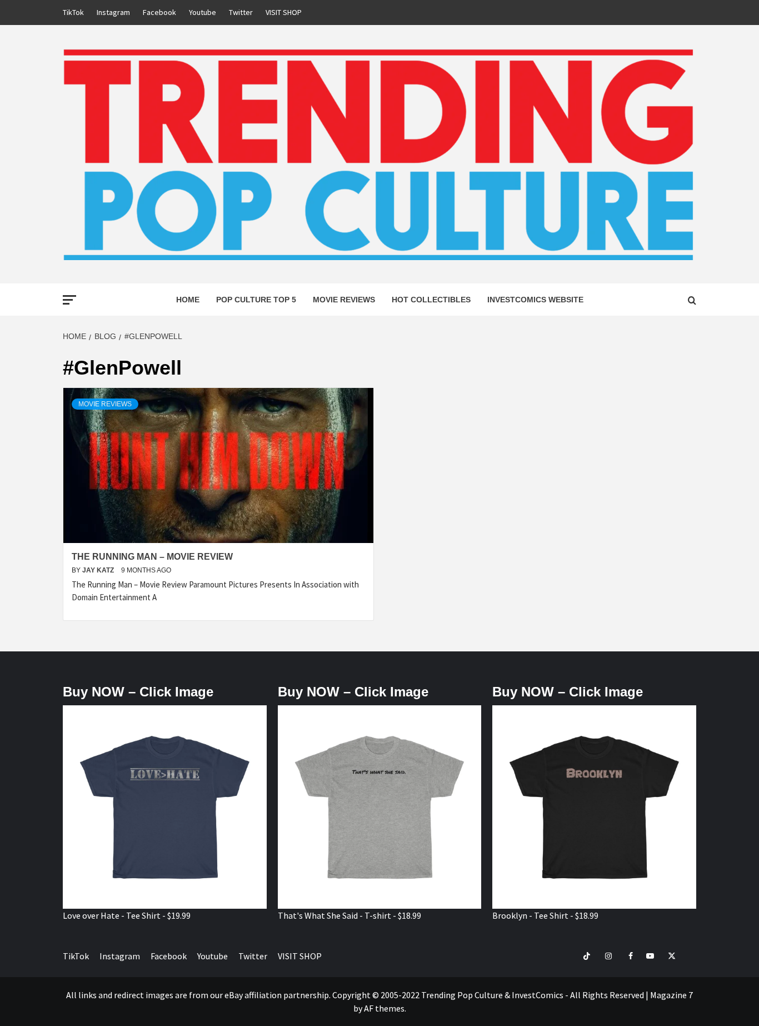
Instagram (113, 12)
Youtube (202, 12)
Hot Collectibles (431, 299)
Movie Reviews (344, 299)
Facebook (159, 12)
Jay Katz (99, 570)
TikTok (73, 12)
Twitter (241, 12)
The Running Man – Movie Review (152, 556)
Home (187, 299)
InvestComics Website (535, 299)
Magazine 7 (671, 994)
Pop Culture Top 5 (256, 299)
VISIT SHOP (284, 12)
